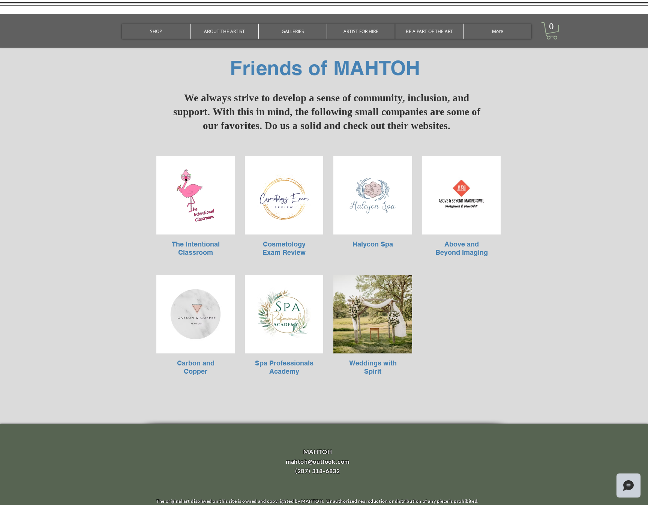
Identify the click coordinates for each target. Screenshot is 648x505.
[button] (552, 30)
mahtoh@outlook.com (318, 461)
